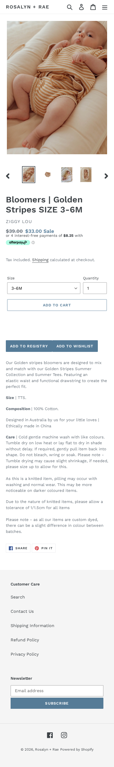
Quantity (91, 278)
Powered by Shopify (77, 749)
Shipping (40, 259)
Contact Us (22, 611)
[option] (28, 174)
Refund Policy (25, 639)
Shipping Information (32, 625)
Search (18, 597)
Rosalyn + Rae (27, 7)
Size (11, 278)
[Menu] (105, 7)
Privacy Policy (25, 654)
